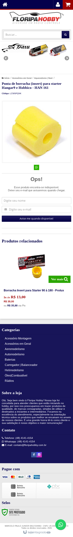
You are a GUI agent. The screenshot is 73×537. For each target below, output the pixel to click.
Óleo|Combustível (16, 375)
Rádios (9, 380)
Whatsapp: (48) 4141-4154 (19, 441)
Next (66, 56)
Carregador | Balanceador (21, 364)
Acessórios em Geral (22, 78)
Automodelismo (14, 354)
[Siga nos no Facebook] (33, 454)
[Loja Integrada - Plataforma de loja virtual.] (36, 532)
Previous (6, 58)
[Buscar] (65, 34)
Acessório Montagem (18, 338)
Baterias (10, 359)
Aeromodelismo (15, 349)
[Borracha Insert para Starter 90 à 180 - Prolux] (36, 280)
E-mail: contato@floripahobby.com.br (25, 445)
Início (7, 78)
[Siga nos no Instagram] (39, 454)
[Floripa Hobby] (36, 18)
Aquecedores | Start (43, 78)
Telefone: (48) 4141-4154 (18, 438)
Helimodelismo (14, 370)
